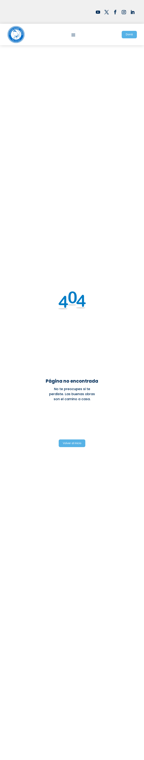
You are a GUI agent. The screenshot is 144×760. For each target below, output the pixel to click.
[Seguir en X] (106, 12)
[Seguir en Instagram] (124, 12)
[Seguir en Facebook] (115, 12)
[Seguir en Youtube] (98, 12)
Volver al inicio (72, 443)
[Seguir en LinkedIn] (132, 12)
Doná (129, 34)
